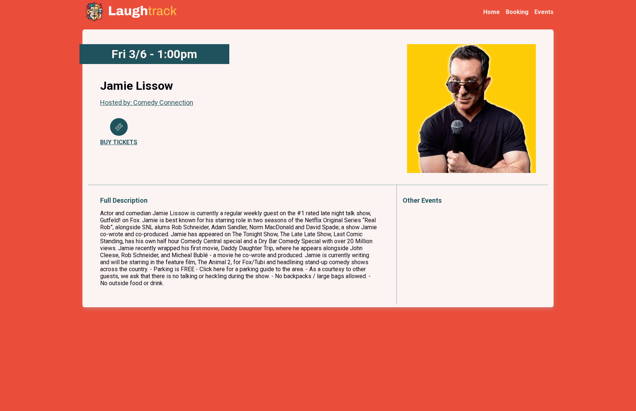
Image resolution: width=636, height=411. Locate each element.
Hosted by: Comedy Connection (146, 102)
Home (491, 11)
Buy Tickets (118, 142)
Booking (517, 11)
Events (544, 11)
